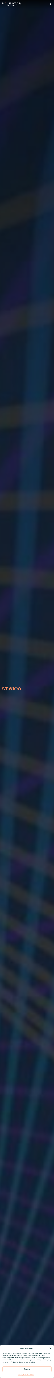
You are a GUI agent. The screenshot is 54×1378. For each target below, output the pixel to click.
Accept (27, 1369)
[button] (50, 1348)
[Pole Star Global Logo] (11, 4)
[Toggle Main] (50, 4)
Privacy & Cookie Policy (26, 1375)
